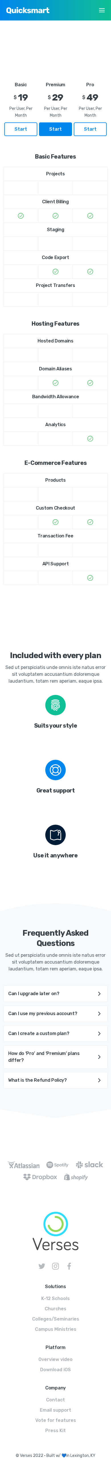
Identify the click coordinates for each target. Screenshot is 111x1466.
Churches (55, 1308)
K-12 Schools (55, 1298)
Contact (55, 1400)
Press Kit (55, 1430)
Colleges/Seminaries (55, 1319)
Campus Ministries (55, 1329)
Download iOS (55, 1369)
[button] (102, 10)
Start (21, 129)
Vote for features (55, 1420)
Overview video (55, 1359)
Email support (55, 1410)
